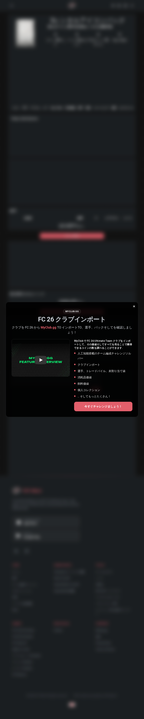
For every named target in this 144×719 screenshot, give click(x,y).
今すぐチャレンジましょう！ (103, 406)
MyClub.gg (48, 327)
